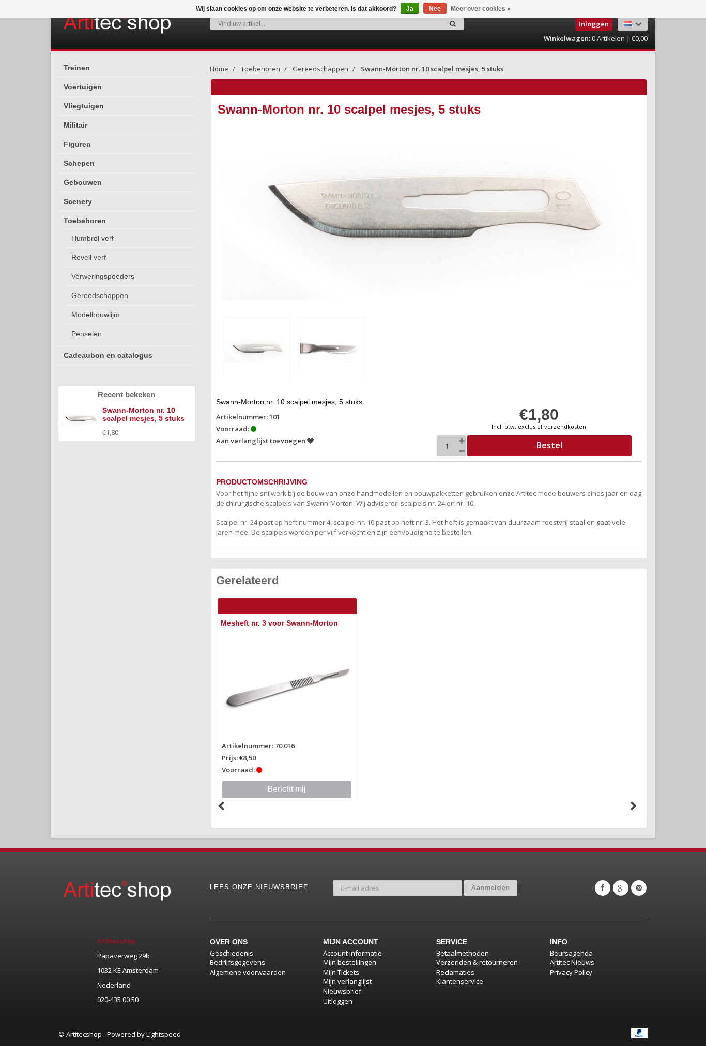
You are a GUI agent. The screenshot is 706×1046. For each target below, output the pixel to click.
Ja (409, 8)
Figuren (77, 144)
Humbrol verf (92, 238)
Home (219, 68)
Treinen (77, 68)
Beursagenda (571, 953)
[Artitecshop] (95, 22)
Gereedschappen (99, 295)
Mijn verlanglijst (347, 981)
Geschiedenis (231, 953)
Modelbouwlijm (95, 314)
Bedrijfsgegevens (237, 962)
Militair (75, 125)
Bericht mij (286, 789)
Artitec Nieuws (572, 962)
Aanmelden (490, 887)
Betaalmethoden (462, 953)
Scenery (78, 201)
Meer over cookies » (481, 8)
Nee (435, 8)
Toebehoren (85, 220)
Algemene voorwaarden (248, 972)
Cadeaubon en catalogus (108, 355)
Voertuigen (83, 87)
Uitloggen (337, 1001)
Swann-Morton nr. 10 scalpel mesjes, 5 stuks (432, 68)
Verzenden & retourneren (477, 962)
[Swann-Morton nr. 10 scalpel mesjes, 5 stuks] (257, 348)
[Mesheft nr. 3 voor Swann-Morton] (287, 688)
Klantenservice (459, 981)
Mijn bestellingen (349, 962)
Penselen (86, 334)
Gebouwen (83, 182)
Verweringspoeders (102, 276)
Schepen (79, 163)
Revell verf (88, 257)
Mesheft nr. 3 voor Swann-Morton (279, 623)
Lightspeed (163, 1034)
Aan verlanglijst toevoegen (261, 440)
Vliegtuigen (84, 106)
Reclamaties (455, 972)
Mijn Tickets (341, 972)
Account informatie (352, 953)
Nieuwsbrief (342, 991)
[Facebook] (602, 888)
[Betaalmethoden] (639, 1033)
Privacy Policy (571, 972)
